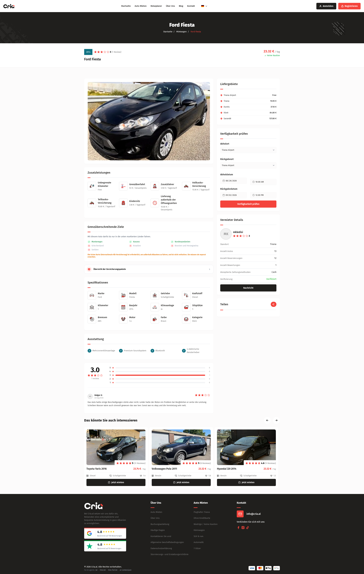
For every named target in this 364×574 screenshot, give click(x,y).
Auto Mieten (141, 6)
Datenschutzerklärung (161, 548)
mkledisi (238, 232)
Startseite (126, 6)
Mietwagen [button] (181, 31)
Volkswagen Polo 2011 (99, 468)
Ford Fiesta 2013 (226, 468)
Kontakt (191, 6)
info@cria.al (253, 513)
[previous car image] (267, 420)
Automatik (199, 542)
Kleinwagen (199, 530)
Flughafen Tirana (202, 512)
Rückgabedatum (228, 189)
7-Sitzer (197, 548)
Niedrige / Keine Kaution (206, 524)
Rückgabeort (227, 159)
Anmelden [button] (328, 6)
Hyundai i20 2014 (161, 468)
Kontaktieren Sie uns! (161, 536)
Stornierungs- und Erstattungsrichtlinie (169, 554)
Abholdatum (226, 174)
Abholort (224, 143)
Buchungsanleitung (160, 524)
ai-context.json (125, 570)
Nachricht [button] (248, 288)
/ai (96, 570)
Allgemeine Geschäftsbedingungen (167, 542)
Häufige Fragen (158, 530)
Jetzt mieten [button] (117, 482)
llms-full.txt (112, 570)
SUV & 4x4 (198, 536)
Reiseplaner (156, 6)
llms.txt (103, 570)
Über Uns (170, 6)
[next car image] (276, 420)
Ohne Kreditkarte (202, 518)
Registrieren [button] (351, 6)
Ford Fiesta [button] (195, 31)
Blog (181, 6)
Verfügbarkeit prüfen (248, 204)
